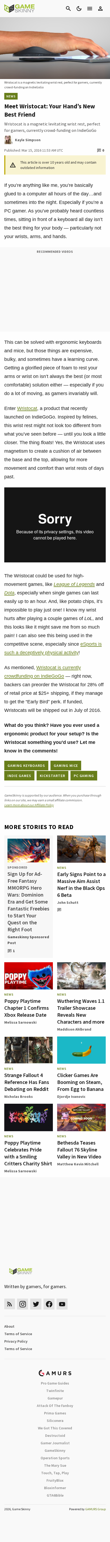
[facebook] (49, 1304)
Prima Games (55, 1413)
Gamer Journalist (55, 1443)
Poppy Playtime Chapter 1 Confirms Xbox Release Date (26, 1007)
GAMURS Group (95, 1509)
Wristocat (27, 408)
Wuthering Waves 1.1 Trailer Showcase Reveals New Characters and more (81, 1011)
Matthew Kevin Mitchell (78, 1164)
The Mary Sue (55, 1465)
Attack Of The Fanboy (55, 1405)
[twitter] (35, 1304)
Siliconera (55, 1420)
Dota (9, 592)
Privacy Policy (16, 1341)
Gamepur (55, 1398)
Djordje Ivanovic (71, 1096)
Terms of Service (18, 1333)
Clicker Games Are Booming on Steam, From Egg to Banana (80, 1082)
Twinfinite (55, 1390)
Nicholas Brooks (18, 1096)
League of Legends (74, 584)
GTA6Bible (55, 1495)
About (9, 1326)
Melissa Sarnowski (20, 1022)
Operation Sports (55, 1458)
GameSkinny (55, 1450)
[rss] (9, 1304)
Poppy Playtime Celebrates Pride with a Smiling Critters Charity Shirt (28, 1153)
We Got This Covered (55, 1428)
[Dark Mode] (79, 8)
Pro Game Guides (55, 1383)
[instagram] (22, 1304)
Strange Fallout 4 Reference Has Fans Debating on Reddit (26, 1082)
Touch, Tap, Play (55, 1472)
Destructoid (55, 1435)
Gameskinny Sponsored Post (28, 939)
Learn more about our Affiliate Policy (29, 805)
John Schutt (67, 902)
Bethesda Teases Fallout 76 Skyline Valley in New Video (79, 1149)
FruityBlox (55, 1480)
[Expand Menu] (89, 8)
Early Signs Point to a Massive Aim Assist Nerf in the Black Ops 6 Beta (81, 884)
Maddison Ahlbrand (74, 1029)
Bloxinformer (55, 1487)
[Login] (100, 8)
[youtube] (62, 1304)
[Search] (68, 8)
